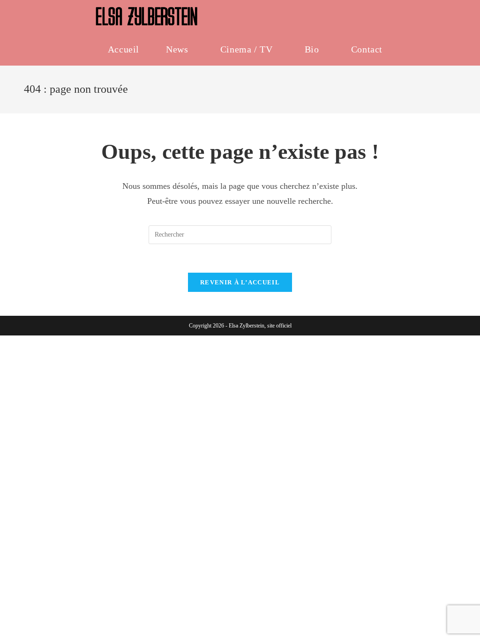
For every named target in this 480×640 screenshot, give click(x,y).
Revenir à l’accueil (240, 282)
